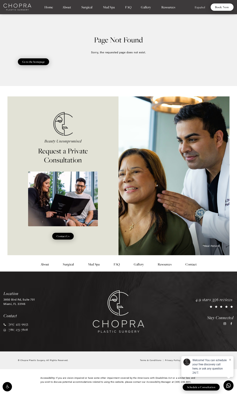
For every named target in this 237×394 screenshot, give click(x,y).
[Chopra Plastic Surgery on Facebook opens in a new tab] (231, 323)
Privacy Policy (172, 360)
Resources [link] (168, 7)
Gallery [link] (146, 7)
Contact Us (63, 236)
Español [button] (200, 7)
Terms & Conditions (151, 360)
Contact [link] (191, 264)
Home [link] (48, 7)
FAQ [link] (128, 7)
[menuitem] (49, 7)
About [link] (66, 7)
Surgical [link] (86, 7)
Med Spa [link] (109, 7)
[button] (7, 386)
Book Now (222, 7)
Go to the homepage (33, 61)
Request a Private (63, 151)
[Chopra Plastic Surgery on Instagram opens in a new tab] (224, 323)
